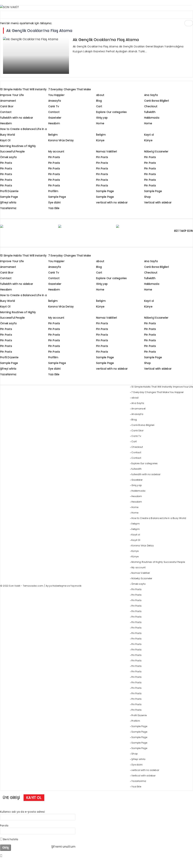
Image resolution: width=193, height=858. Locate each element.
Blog (99, 101)
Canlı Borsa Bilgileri (156, 101)
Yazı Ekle (54, 208)
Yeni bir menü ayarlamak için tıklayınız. (26, 23)
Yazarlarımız (8, 208)
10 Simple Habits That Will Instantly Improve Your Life (162, 386)
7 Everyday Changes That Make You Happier (157, 392)
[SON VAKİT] (9, 7)
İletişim (53, 135)
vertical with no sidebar (112, 202)
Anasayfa (54, 101)
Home (100, 123)
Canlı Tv (53, 106)
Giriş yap (102, 118)
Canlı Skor (6, 106)
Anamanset (8, 101)
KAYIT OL (33, 797)
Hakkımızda (151, 118)
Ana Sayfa (151, 95)
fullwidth (150, 112)
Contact (5, 112)
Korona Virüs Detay (61, 140)
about (100, 95)
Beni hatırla (10, 839)
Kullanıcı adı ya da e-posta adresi (22, 812)
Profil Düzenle (9, 191)
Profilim (53, 191)
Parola (4, 825)
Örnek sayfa (8, 157)
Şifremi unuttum (63, 846)
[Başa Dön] (186, 851)
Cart (99, 106)
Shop (147, 197)
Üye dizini (54, 202)
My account (56, 151)
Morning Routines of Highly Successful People (158, 562)
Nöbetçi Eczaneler (156, 151)
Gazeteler (54, 118)
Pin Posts (54, 157)
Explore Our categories (111, 112)
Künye (100, 140)
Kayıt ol (149, 135)
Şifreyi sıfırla (8, 202)
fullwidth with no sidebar (16, 118)
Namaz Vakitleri (106, 151)
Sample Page (105, 191)
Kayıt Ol (5, 140)
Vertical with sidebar (158, 202)
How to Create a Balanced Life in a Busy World (158, 518)
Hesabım (6, 123)
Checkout (151, 106)
